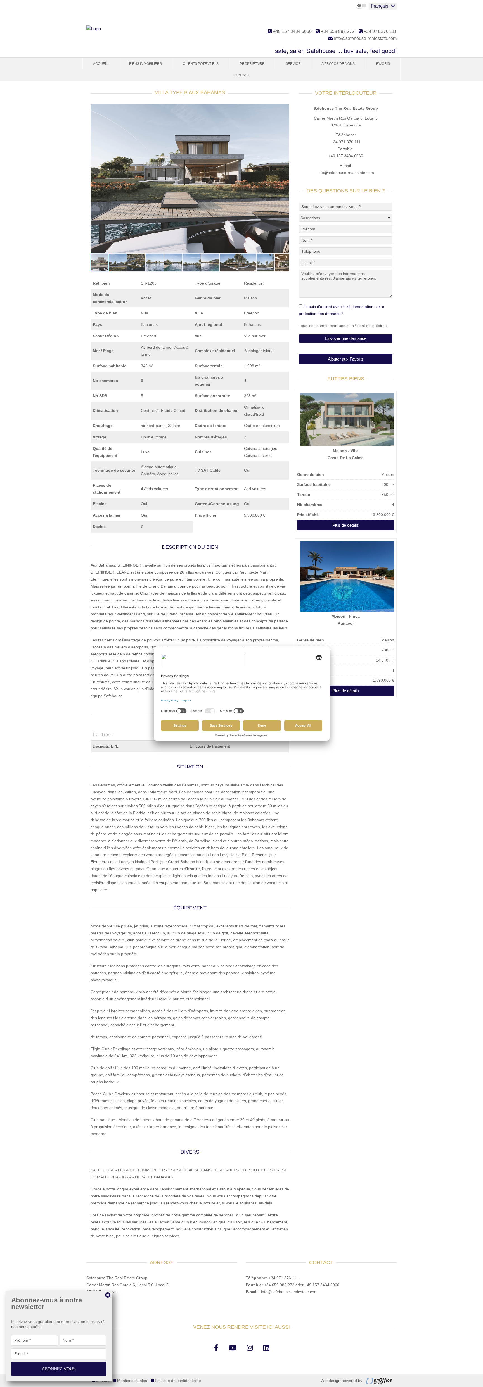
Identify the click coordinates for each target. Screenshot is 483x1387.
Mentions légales (132, 1380)
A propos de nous (338, 64)
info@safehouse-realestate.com (365, 38)
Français (379, 6)
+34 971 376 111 (380, 31)
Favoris (383, 64)
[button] (284, 109)
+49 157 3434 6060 (292, 31)
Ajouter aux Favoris (345, 359)
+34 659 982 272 (337, 31)
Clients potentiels (201, 64)
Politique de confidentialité (178, 1380)
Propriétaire (252, 64)
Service (293, 64)
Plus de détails (345, 525)
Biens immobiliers (145, 64)
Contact (241, 75)
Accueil (100, 64)
